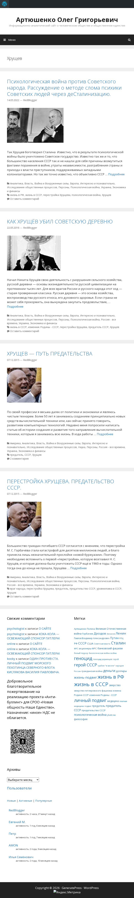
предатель (16, 454)
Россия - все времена (112, 447)
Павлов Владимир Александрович (91, 638)
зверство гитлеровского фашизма (93, 690)
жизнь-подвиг (85, 677)
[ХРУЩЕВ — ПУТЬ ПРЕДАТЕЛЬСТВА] (24, 401)
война (113, 653)
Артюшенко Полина (84, 628)
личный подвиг (90, 700)
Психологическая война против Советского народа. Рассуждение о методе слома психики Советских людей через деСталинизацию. (64, 87)
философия (80, 719)
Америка (15, 443)
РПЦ (121, 638)
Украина (106, 187)
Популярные (43, 800)
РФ (75, 643)
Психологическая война (85, 187)
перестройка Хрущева (56, 195)
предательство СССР (82, 588)
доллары (121, 671)
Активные (25, 800)
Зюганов (111, 634)
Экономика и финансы (43, 323)
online (11, 644)
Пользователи (19, 788)
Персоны (63, 187)
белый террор (81, 653)
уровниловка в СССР (109, 588)
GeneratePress (72, 888)
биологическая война (99, 653)
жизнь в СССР (33, 195)
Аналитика (16, 183)
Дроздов (100, 633)
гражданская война (91, 671)
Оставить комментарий (24, 198)
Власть (28, 183)
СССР (28, 454)
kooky (11, 659)
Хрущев (106, 195)
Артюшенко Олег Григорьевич (67, 19)
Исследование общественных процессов (32, 187)
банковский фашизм (110, 648)
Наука (81, 447)
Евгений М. (17, 822)
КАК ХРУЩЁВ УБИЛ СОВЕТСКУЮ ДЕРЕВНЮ (60, 221)
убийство (111, 715)
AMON (13, 845)
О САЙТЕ (45, 628)
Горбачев (87, 633)
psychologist (15, 628)
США (90, 643)
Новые (11, 800)
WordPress (91, 888)
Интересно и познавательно (97, 183)
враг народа (17, 588)
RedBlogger (17, 810)
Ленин (121, 633)
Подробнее (116, 174)
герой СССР (85, 665)
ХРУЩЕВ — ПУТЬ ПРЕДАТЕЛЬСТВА (49, 353)
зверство (115, 685)
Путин (114, 638)
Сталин (118, 643)
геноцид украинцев (102, 659)
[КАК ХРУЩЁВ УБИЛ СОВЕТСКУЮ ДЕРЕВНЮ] (34, 269)
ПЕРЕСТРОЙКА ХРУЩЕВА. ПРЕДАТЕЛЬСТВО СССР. (60, 484)
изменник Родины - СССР (43, 327)
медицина (113, 701)
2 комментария (19, 458)
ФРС (76, 648)
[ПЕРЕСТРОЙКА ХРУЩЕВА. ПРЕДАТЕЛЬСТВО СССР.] (24, 535)
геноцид (83, 658)
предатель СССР (98, 327)
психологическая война (86, 195)
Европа (74, 183)
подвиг (87, 706)
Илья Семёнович (21, 857)
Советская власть (102, 644)
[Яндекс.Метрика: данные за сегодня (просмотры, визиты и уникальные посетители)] (67, 892)
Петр (12, 834)
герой (116, 659)
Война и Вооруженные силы (51, 183)
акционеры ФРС (88, 648)
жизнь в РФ (17, 195)
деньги (109, 670)
